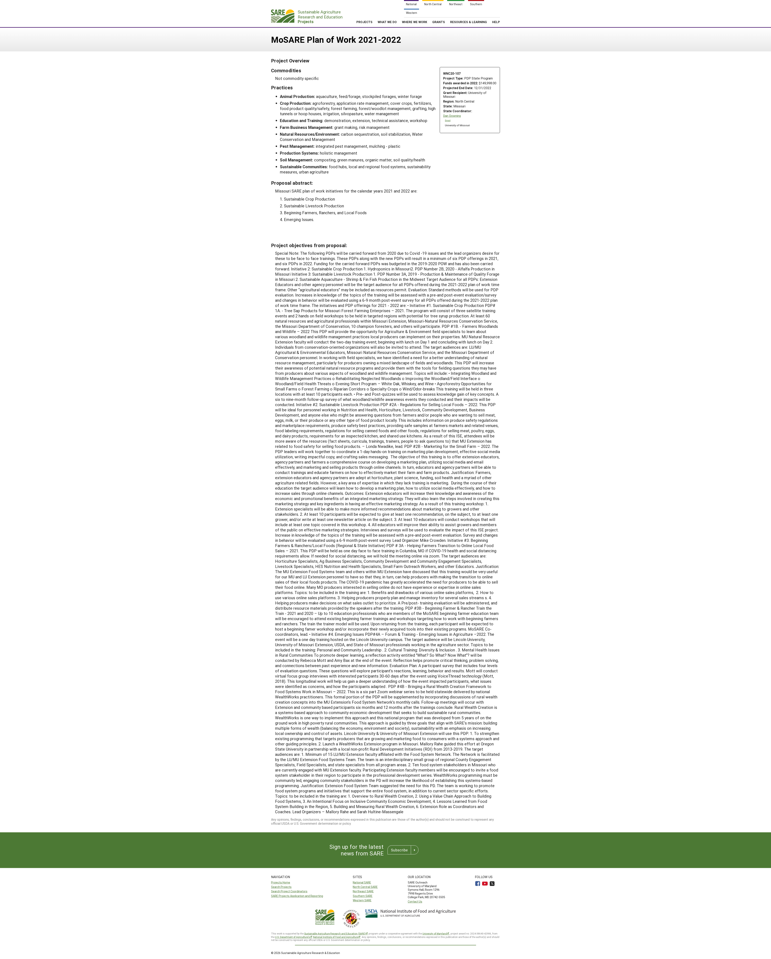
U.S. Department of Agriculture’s (292, 937)
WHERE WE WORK (414, 22)
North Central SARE (365, 887)
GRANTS (438, 22)
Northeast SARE (363, 891)
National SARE (362, 882)
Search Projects (281, 887)
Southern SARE (362, 896)
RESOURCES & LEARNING (468, 22)
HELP (496, 22)
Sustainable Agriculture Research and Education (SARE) (335, 933)
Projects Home (280, 882)
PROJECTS (364, 22)
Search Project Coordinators (289, 891)
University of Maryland (434, 933)
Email (448, 120)
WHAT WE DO (387, 22)
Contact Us (415, 901)
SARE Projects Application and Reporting (297, 896)
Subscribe (399, 850)
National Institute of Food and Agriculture (335, 937)
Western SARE (362, 900)
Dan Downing (452, 115)
